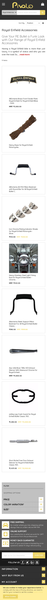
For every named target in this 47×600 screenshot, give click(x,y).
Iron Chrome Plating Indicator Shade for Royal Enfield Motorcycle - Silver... (23, 231)
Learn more (38, 592)
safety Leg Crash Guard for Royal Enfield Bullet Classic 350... (22, 415)
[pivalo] (22, 5)
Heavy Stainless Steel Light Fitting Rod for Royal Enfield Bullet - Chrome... (22, 277)
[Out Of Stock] (23, 142)
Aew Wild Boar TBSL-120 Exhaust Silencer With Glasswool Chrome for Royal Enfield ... (23, 370)
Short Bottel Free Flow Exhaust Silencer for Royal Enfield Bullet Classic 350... (21, 462)
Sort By (21, 23)
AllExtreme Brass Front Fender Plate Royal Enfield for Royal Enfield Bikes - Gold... (23, 101)
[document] (24, 593)
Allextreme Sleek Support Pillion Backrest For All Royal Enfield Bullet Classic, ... (23, 324)
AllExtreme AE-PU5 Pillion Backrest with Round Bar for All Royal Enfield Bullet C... (23, 189)
